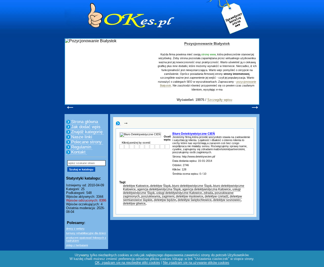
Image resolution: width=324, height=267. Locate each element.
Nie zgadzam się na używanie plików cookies (196, 262)
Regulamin (81, 147)
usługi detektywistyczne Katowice (179, 193)
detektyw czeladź (216, 196)
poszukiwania (150, 196)
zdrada (208, 193)
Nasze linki (81, 137)
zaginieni (168, 196)
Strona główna (84, 121)
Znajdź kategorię (87, 131)
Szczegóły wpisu (219, 100)
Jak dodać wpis (85, 126)
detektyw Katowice (136, 186)
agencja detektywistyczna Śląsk (159, 189)
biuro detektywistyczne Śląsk (192, 186)
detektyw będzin (165, 200)
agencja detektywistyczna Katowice (206, 189)
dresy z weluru (75, 228)
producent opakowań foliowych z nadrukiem (86, 239)
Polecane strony (86, 142)
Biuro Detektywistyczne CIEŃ (193, 134)
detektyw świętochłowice (195, 200)
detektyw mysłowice (189, 196)
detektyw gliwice (134, 203)
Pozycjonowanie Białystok (207, 43)
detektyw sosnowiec (227, 200)
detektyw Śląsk (160, 186)
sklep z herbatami (77, 245)
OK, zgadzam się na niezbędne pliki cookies (127, 262)
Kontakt (78, 152)
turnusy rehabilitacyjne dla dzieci (86, 233)
